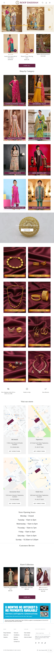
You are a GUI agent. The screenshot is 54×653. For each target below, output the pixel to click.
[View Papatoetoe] (39, 421)
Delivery (16, 635)
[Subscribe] (50, 631)
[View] (14, 90)
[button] (42, 2)
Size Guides (27, 631)
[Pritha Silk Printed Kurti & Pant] (10, 574)
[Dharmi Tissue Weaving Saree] (27, 43)
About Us (5, 633)
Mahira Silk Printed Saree (43, 54)
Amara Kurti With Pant (27, 585)
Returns (16, 637)
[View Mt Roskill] (14, 421)
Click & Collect (28, 635)
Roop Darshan (7, 631)
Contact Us (17, 639)
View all (27, 65)
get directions (39, 451)
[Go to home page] (27, 3)
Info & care (27, 633)
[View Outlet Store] (39, 473)
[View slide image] (27, 18)
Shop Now (27, 230)
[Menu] (4, 2)
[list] (27, 392)
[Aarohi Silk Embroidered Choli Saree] (10, 43)
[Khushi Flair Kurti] (43, 574)
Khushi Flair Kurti (43, 587)
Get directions (14, 451)
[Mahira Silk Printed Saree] (43, 43)
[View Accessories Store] (14, 473)
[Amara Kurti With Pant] (27, 574)
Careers (5, 635)
